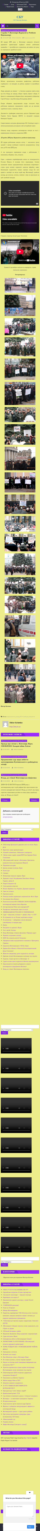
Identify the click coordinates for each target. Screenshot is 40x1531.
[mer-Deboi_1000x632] (20, 693)
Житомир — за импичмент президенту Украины (18, 1399)
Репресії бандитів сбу (9, 884)
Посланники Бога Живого (11, 899)
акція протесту (11, 717)
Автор (12, 4)
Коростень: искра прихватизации (13, 850)
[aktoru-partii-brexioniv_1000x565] (20, 604)
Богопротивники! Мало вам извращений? (16, 907)
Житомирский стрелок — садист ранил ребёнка (17, 1411)
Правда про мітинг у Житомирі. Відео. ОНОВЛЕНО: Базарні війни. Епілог (17, 744)
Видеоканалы (32, 4)
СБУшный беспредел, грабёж (12, 1331)
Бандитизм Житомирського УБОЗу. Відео (16, 946)
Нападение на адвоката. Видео (12, 928)
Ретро (32, 7)
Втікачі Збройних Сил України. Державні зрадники (19, 889)
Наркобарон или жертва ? (11, 1297)
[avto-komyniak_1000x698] (20, 626)
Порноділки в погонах (10, 1352)
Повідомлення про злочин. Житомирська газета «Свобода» (35, 800)
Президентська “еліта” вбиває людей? (14, 1391)
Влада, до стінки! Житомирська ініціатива (19, 778)
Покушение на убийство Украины (13, 1378)
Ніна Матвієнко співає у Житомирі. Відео (16, 1357)
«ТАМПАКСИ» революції (11, 1305)
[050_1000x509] (20, 524)
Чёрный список (10, 7)
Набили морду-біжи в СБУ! (11, 1380)
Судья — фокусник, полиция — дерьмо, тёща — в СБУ (20, 915)
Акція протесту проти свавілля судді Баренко (17, 1404)
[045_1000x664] (20, 434)
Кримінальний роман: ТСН (11, 1393)
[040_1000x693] (20, 369)
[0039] (20, 346)
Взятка (5, 925)
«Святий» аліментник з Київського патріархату (17, 852)
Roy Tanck (27, 1438)
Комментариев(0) (29, 38)
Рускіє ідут (6, 871)
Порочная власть (8, 894)
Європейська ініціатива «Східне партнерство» (17, 1292)
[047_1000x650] (20, 482)
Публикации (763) (22, 4)
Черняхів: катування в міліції (12, 935)
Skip (24, 1527)
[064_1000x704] (20, 564)
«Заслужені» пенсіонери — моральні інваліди (17, 1295)
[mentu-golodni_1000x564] (20, 672)
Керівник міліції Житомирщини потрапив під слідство (20, 956)
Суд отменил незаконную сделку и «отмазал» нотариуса (20, 1396)
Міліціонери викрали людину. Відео (14, 876)
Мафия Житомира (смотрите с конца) (15, 1424)
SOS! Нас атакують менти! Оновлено (14, 938)
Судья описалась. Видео (10, 1336)
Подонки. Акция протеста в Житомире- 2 (16, 959)
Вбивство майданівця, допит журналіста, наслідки (18, 954)
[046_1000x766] (20, 458)
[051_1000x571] (20, 542)
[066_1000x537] (20, 585)
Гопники (5, 873)
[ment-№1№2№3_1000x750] (20, 650)
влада (17, 717)
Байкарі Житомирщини (10, 1310)
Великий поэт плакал (9, 1354)
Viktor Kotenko (16, 38)
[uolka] (20, 305)
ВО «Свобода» (24, 717)
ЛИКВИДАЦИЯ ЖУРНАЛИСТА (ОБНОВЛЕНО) (18, 912)
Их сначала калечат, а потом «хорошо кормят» (17, 1360)
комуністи (32, 717)
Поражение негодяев (9, 865)
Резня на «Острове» (9, 1308)
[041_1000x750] (20, 393)
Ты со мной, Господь (9, 930)
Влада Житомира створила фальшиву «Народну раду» (19, 933)
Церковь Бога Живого (22, 7)
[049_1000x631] (20, 504)
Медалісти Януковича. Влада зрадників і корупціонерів (20, 1334)
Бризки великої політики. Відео (13, 868)
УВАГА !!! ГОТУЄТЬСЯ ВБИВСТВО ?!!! (15, 1290)
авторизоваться (7, 817)
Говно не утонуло (8, 891)
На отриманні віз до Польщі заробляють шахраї (17, 917)
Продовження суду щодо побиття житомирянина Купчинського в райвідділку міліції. (19, 762)
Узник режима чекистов (10, 886)
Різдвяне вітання (8, 1422)
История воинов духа (9, 1401)
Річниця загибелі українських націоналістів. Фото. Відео (20, 896)
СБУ (20, 17)
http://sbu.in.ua (15, 727)
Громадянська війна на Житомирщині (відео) (17, 1339)
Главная (6, 4)
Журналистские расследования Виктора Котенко (13, 30)
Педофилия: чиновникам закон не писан (15, 909)
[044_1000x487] (20, 414)
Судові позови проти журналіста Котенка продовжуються (21, 961)
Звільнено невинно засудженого (13, 1383)
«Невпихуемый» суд (9, 1419)
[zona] (20, 285)
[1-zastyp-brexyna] (20, 326)
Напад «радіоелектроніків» (6, 800)
